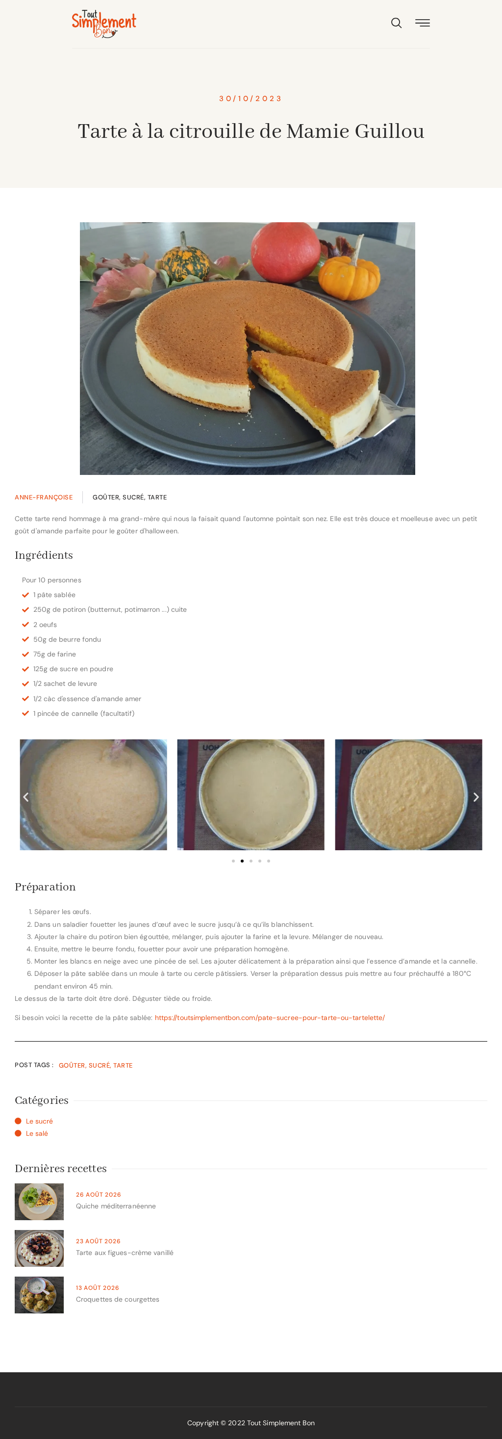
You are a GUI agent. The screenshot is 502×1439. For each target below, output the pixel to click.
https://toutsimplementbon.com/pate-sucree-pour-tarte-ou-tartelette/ (270, 1017)
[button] (26, 797)
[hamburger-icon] (423, 24)
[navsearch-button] (396, 24)
